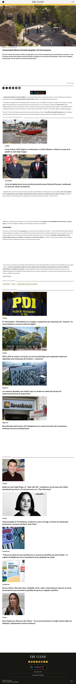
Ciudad (7, 146)
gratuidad (23, 231)
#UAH (13, 284)
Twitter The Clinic (29, 662)
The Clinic (71, 83)
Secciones (73, 1)
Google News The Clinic (47, 662)
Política (4, 617)
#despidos (6, 284)
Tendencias (6, 551)
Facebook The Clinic (32, 662)
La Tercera (68, 109)
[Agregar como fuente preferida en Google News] (38, 667)
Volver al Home (7, 276)
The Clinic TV (39, 662)
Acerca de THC (38, 671)
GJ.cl (72, 681)
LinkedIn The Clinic (42, 662)
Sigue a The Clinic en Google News (38, 92)
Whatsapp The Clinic (37, 662)
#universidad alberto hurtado (27, 284)
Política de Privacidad (38, 675)
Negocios (4, 47)
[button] (3, 88)
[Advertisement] (38, 208)
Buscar (71, 1)
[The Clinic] (4, 2)
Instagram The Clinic (34, 662)
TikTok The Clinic (44, 662)
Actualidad (8, 181)
